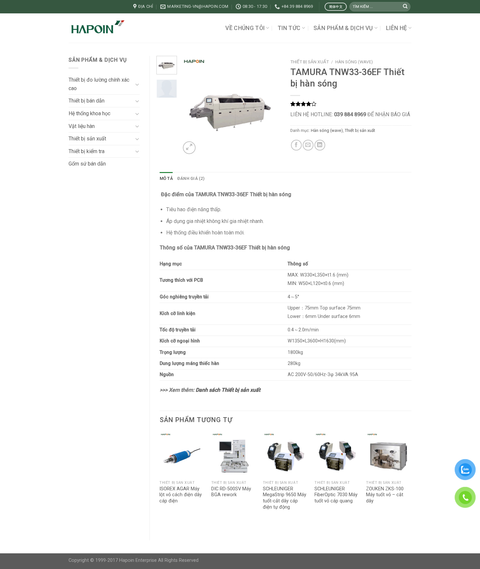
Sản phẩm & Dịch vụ (343, 28)
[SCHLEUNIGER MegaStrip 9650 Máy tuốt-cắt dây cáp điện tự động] (285, 454)
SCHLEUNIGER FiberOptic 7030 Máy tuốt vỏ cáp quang (336, 495)
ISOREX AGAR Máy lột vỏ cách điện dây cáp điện (180, 495)
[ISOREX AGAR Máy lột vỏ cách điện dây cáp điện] (182, 454)
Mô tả (166, 178)
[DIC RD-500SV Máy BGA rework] (234, 454)
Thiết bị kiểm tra (86, 151)
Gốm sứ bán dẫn (87, 164)
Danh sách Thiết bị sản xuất (228, 390)
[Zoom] (189, 147)
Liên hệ (396, 28)
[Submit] (405, 7)
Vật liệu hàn (82, 126)
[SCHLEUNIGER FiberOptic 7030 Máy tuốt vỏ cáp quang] (337, 454)
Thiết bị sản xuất (87, 138)
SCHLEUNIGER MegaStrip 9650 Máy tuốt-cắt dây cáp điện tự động (284, 498)
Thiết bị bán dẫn (86, 101)
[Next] (270, 106)
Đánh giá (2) (190, 178)
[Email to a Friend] (308, 145)
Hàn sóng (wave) (354, 61)
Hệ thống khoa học (89, 113)
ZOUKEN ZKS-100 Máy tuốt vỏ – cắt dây (385, 495)
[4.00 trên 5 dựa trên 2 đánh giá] (350, 103)
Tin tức (289, 28)
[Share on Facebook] (296, 145)
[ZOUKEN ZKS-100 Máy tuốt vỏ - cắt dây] (388, 454)
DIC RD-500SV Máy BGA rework (231, 492)
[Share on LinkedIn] (319, 145)
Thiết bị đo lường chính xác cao (99, 84)
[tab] (166, 178)
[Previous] (191, 106)
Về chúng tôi (244, 28)
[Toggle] (137, 84)
